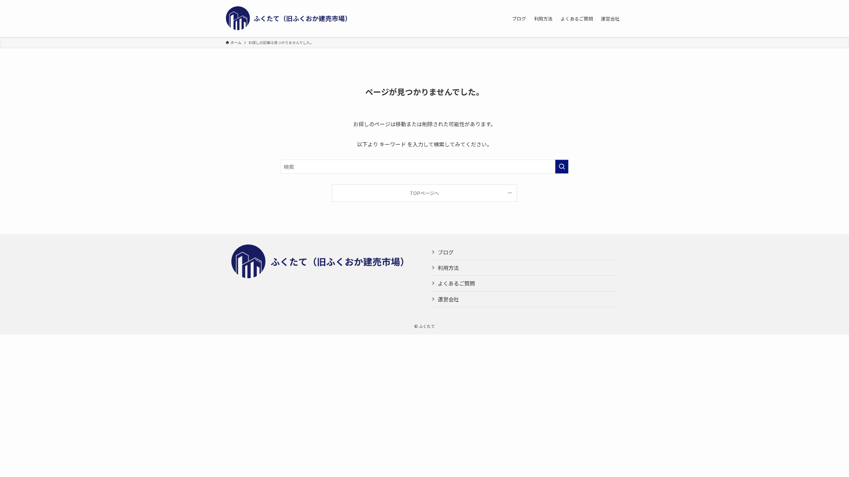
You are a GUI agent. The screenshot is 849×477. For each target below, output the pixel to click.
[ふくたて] (292, 18)
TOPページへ (424, 192)
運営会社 (448, 299)
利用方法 (448, 268)
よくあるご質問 (456, 283)
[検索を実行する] (561, 167)
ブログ (446, 252)
